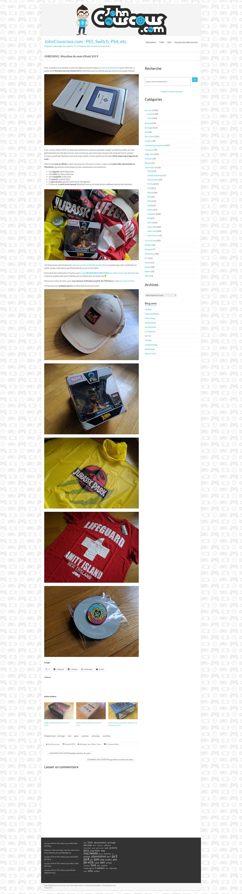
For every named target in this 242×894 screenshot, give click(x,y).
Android (148, 123)
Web (147, 276)
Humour (148, 158)
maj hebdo (91, 853)
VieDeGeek (150, 349)
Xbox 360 (151, 227)
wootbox (107, 736)
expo (93, 848)
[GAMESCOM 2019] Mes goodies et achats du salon (111, 759)
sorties (109, 863)
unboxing (96, 736)
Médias (148, 245)
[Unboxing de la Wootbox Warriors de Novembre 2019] (123, 710)
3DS (149, 171)
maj (103, 850)
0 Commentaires (112, 744)
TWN (161, 42)
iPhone (148, 163)
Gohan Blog (150, 318)
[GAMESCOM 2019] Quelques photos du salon (69, 753)
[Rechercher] (195, 79)
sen (102, 862)
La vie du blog (151, 240)
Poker (147, 262)
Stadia (150, 205)
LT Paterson (150, 331)
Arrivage (83, 744)
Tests (99, 744)
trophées (100, 868)
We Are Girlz (150, 353)
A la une (148, 110)
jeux (86, 850)
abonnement (100, 842)
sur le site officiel (126, 281)
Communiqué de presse (155, 145)
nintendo (107, 854)
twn (107, 868)
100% (90, 843)
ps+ (109, 856)
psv (115, 859)
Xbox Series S (153, 235)
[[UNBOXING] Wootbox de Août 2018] (59, 710)
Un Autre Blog (151, 344)
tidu (98, 866)
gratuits (113, 848)
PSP (149, 201)
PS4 (149, 192)
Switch (150, 209)
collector (107, 845)
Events (150, 114)
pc (113, 854)
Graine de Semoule (155, 175)
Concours (149, 150)
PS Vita (150, 184)
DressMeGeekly (152, 314)
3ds (85, 843)
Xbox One (151, 231)
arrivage (61, 736)
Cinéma (148, 141)
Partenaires (150, 253)
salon (97, 863)
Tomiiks (148, 340)
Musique (148, 249)
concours (87, 848)
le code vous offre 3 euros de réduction (107, 273)
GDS (169, 42)
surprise (85, 736)
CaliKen (148, 309)
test (93, 865)
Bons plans (149, 136)
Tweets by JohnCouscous (171, 91)
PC (146, 258)
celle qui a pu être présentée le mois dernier (90, 265)
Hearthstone (152, 179)
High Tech (149, 154)
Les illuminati (150, 327)
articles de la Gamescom (109, 67)
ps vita (89, 862)
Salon (147, 267)
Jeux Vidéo (91, 744)
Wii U (149, 222)
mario (101, 854)
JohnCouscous (54, 744)
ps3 (114, 856)
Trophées (151, 214)
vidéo (85, 871)
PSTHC (148, 336)
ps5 (91, 860)
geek (76, 736)
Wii (148, 218)
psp (102, 859)
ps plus (108, 859)
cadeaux (100, 845)
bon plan (88, 845)
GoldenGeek (150, 322)
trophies (104, 865)
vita (90, 871)
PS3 (149, 188)
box (69, 736)
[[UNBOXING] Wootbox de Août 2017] (91, 710)
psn (96, 859)
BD (146, 132)
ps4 (86, 859)
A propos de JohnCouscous (186, 42)
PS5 (149, 197)
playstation (98, 856)
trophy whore (89, 868)
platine (87, 856)
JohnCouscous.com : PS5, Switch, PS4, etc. (85, 41)
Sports (147, 271)
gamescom (100, 848)
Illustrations (151, 42)
